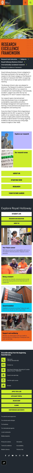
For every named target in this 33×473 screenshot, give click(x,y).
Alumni (16, 405)
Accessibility (19, 445)
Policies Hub (19, 449)
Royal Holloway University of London (5, 2)
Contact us (10, 365)
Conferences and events (16, 410)
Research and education (9, 59)
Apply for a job (16, 391)
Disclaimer (19, 441)
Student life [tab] (16, 214)
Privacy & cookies (6, 441)
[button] (5, 455)
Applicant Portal (16, 396)
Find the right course (12, 380)
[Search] (30, 2)
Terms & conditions (6, 445)
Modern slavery (5, 449)
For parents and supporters (8, 416)
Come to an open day (12, 375)
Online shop (16, 401)
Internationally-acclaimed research (13, 65)
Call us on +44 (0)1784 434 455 (13, 360)
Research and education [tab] (16, 218)
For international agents (7, 428)
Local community (5, 432)
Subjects (23, 59)
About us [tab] (16, 223)
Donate (9, 385)
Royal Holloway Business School (12, 62)
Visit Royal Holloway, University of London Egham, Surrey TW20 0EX (18, 370)
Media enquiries (5, 436)
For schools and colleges (8, 420)
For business (4, 424)
